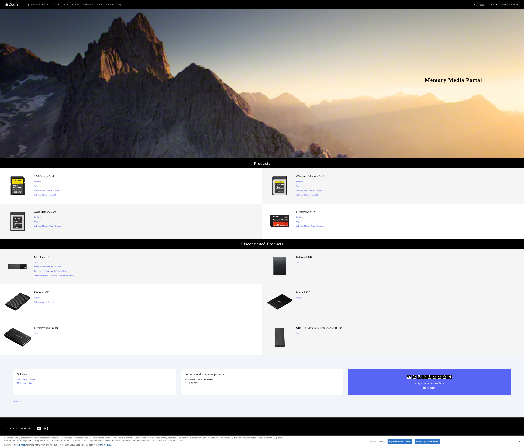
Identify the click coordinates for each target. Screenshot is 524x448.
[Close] (520, 441)
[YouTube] (39, 428)
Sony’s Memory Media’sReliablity (429, 385)
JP (491, 4)
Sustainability (113, 5)
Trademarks (17, 402)
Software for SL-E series (43, 302)
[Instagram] (46, 428)
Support (37, 186)
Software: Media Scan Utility (45, 195)
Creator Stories (61, 5)
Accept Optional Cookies (427, 441)
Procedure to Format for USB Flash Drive (50, 271)
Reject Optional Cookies (400, 441)
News (100, 5)
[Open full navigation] (482, 4)
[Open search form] (475, 4)
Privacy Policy (105, 445)
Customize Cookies (375, 441)
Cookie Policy (20, 445)
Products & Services (83, 5)
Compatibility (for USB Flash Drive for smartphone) (54, 275)
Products (37, 182)
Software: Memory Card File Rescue (48, 191)
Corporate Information (37, 5)
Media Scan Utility (24, 383)
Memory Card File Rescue (27, 379)
